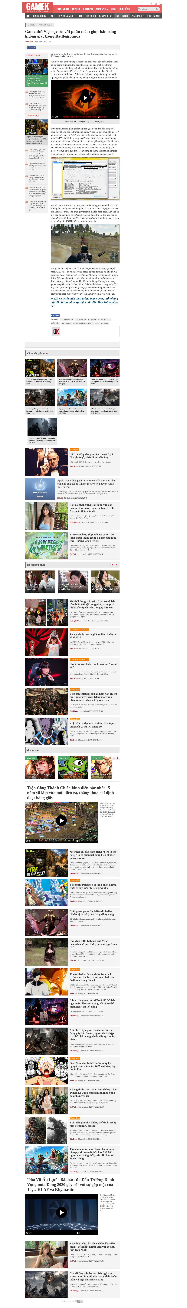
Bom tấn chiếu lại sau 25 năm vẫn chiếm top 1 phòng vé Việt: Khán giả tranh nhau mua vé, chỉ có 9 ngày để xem (93, 696)
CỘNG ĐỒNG (124, 9)
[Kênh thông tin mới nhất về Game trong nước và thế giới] (37, 7)
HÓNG (113, 9)
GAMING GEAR (105, 15)
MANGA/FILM (102, 9)
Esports (82, 648)
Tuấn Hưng (74, 873)
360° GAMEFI (153, 15)
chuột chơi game (101, 323)
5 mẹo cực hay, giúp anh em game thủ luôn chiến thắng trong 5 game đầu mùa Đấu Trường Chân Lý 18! (93, 537)
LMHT (52, 15)
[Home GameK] (28, 15)
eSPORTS (76, 9)
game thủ (92, 319)
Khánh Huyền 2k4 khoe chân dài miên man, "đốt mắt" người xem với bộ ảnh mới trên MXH (92, 1246)
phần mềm (55, 323)
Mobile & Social (69, 498)
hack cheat (66, 323)
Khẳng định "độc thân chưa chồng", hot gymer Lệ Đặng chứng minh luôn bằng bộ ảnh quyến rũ (93, 1092)
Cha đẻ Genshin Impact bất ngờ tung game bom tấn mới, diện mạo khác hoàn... (104, 411)
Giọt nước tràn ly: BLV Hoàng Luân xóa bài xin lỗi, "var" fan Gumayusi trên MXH (36, 179)
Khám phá (83, 466)
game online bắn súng (82, 323)
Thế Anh (73, 554)
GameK (31, 25)
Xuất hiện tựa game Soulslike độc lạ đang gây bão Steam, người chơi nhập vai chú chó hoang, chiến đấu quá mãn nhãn (92, 1035)
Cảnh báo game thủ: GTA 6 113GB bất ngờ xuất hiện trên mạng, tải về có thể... (104, 381)
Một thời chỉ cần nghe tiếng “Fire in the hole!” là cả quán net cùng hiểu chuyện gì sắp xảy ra (36, 140)
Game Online (45, 25)
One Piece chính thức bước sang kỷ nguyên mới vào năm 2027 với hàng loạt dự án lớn (93, 1066)
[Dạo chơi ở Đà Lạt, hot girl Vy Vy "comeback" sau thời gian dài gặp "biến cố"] (46, 952)
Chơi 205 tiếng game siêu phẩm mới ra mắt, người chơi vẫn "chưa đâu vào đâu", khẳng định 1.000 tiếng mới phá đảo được (37, 154)
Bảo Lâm (73, 740)
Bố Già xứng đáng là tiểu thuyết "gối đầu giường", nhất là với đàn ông (91, 456)
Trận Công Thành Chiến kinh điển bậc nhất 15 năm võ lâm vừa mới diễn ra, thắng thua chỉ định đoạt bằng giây (70, 792)
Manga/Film (84, 711)
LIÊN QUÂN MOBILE (67, 15)
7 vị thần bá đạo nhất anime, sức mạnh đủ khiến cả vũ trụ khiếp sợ (92, 725)
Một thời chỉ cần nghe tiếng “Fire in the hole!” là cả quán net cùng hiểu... (39, 381)
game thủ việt (104, 319)
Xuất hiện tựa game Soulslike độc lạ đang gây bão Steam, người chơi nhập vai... (39, 411)
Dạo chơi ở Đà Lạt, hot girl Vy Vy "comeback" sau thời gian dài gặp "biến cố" (93, 944)
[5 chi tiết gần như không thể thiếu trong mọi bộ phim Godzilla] (46, 1130)
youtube (156, 4)
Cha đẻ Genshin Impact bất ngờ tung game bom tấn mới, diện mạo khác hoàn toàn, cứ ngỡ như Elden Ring (93, 1276)
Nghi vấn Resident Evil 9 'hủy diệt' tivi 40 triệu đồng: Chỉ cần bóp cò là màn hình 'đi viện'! (37, 167)
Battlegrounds (67, 319)
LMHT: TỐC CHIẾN (87, 15)
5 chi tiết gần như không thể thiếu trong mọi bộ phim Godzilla (93, 1124)
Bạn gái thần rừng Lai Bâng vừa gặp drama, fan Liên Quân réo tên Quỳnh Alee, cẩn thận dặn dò (92, 508)
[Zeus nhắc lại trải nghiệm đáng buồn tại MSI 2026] (46, 642)
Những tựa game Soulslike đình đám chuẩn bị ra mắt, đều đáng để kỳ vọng (72, 381)
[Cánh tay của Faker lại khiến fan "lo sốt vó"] (46, 672)
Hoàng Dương (75, 522)
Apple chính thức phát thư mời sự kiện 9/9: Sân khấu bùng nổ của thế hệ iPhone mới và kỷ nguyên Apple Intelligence (86, 483)
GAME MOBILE (63, 9)
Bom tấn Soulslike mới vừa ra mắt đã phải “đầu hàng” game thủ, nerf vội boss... (42, 440)
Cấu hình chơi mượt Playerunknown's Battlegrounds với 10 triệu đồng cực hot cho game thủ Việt (36, 80)
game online (81, 319)
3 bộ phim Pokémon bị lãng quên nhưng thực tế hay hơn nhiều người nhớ (93, 886)
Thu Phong (74, 711)
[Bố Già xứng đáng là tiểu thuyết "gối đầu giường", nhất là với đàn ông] (46, 462)
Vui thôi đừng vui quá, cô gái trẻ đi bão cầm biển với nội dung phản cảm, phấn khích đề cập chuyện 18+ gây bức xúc (92, 604)
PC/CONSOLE (138, 15)
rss (161, 4)
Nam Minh (74, 466)
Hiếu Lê (60, 498)
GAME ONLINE (122, 15)
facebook (151, 4)
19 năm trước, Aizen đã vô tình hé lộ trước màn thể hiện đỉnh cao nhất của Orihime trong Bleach (92, 977)
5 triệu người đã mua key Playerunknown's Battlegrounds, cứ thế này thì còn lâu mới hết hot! (37, 95)
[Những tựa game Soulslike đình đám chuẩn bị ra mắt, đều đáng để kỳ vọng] (72, 369)
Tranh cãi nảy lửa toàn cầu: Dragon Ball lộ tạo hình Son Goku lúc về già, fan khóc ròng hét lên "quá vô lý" (37, 206)
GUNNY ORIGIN (39, 15)
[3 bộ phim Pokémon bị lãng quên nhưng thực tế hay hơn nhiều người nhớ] (46, 892)
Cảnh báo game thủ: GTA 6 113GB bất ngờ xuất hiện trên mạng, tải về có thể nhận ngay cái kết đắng (92, 1003)
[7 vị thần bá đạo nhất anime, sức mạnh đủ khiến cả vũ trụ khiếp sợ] (46, 731)
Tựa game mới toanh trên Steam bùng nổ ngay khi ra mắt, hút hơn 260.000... (71, 411)
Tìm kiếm (158, 9)
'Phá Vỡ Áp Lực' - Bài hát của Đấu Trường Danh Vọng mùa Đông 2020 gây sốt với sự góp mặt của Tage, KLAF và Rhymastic (70, 1184)
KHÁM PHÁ (88, 9)
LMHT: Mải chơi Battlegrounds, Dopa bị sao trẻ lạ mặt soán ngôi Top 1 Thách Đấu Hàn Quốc (37, 107)
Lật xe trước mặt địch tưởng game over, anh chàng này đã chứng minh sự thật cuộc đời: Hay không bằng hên (85, 302)
